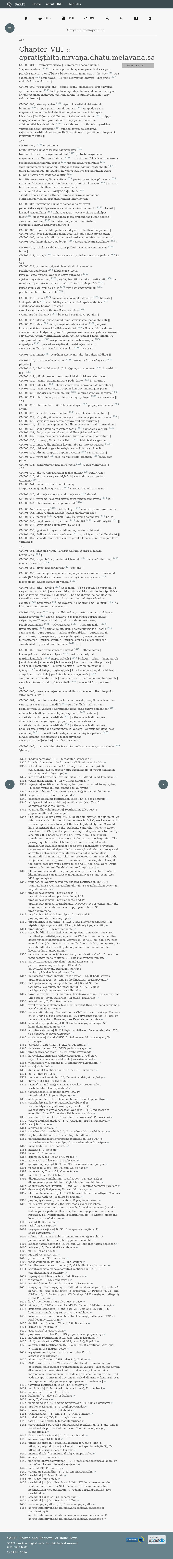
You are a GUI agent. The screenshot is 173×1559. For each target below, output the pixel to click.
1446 (32, 669)
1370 (100, 283)
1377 (105, 302)
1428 (103, 577)
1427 (67, 567)
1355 (102, 183)
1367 (85, 274)
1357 (99, 208)
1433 (111, 602)
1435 (42, 616)
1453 (66, 725)
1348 (67, 158)
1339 (58, 104)
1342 (98, 116)
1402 (111, 428)
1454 (35, 732)
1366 (50, 270)
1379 (54, 314)
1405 (83, 452)
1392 (86, 380)
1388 (68, 360)
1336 (37, 77)
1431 (33, 602)
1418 (102, 516)
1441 (71, 643)
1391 (28, 372)
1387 (47, 354)
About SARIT (54, 4)
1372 (99, 287)
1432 (54, 602)
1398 (116, 404)
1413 (104, 498)
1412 (83, 494)
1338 (46, 90)
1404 (107, 444)
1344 (56, 128)
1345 (39, 145)
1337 (113, 77)
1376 (42, 302)
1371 (62, 287)
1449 (64, 704)
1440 (109, 628)
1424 (82, 558)
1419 (72, 520)
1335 (110, 73)
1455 (105, 732)
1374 (48, 297)
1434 (45, 612)
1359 (28, 216)
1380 (45, 323)
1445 (74, 658)
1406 (50, 456)
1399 (71, 412)
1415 (53, 508)
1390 (98, 368)
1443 (65, 654)
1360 (47, 220)
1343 (58, 124)
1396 (93, 396)
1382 (79, 328)
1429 (72, 581)
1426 (47, 563)
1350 (102, 162)
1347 (72, 153)
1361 (71, 241)
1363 (110, 247)
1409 (85, 472)
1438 (103, 624)
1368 (53, 278)
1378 (81, 310)
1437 (73, 624)
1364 (49, 255)
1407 (96, 456)
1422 (75, 534)
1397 (84, 404)
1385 (36, 343)
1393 (51, 384)
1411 (66, 488)
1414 (79, 502)
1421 (114, 520)
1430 (57, 587)
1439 (41, 628)
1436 (46, 624)
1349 (63, 162)
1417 (49, 516)
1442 (77, 649)
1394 (73, 392)
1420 (88, 520)
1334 (45, 69)
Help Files (74, 4)
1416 (77, 508)
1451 (82, 712)
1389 (109, 360)
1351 (111, 166)
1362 (112, 241)
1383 (46, 339)
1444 (47, 658)
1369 (109, 278)
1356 (81, 191)
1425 (115, 558)
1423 (37, 554)
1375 (96, 297)
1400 (114, 416)
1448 (73, 682)
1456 (117, 746)
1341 (79, 108)
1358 (49, 212)
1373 (60, 291)
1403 (75, 440)
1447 (93, 674)
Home (37, 4)
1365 (112, 255)
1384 (97, 339)
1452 (66, 717)
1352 (69, 174)
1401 (79, 428)
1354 (113, 178)
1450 (111, 708)
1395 (115, 392)
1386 (76, 348)
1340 (33, 108)
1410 (33, 480)
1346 (79, 149)
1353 (69, 178)
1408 (78, 464)
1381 (91, 323)
